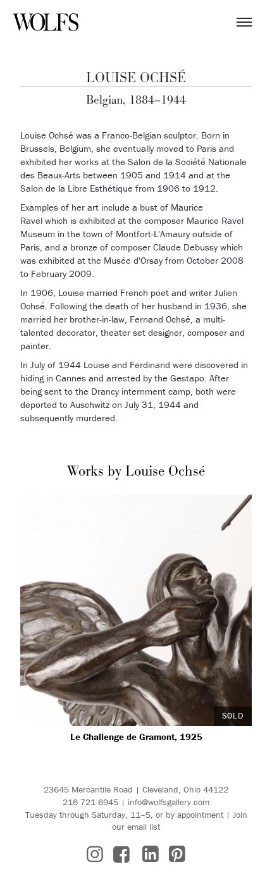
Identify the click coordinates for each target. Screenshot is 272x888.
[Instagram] (95, 854)
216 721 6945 (90, 802)
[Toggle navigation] (244, 22)
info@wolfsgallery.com (168, 802)
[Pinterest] (177, 854)
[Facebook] (121, 854)
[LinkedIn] (150, 854)
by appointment (194, 814)
